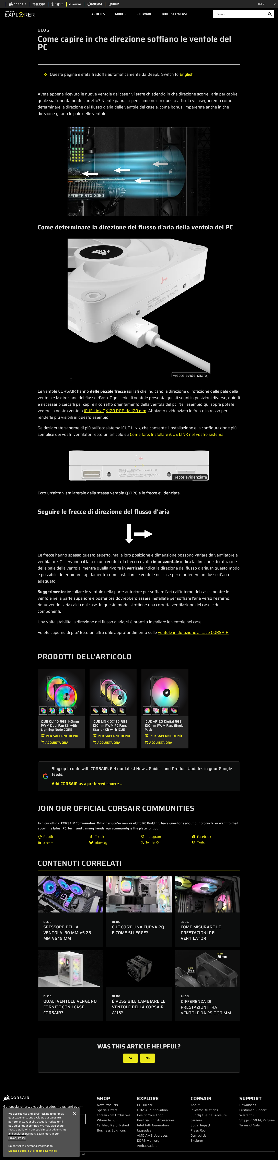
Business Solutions (111, 1130)
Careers (196, 1120)
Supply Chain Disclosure (208, 1115)
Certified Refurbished (113, 1125)
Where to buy (107, 1120)
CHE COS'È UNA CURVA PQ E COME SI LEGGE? (138, 930)
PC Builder (144, 1104)
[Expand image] (139, 171)
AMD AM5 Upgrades (152, 1135)
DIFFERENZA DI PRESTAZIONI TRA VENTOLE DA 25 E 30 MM (206, 1007)
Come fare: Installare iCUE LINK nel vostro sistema (176, 434)
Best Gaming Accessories (156, 1120)
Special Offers (107, 1110)
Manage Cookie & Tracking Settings (32, 1151)
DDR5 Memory (148, 1140)
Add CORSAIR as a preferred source (85, 783)
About (195, 1104)
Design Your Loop (150, 1115)
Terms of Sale (249, 1125)
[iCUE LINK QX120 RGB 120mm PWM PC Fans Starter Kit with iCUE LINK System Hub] (113, 692)
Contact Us (198, 1135)
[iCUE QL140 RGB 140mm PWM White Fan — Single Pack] (61, 711)
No (148, 1058)
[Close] (74, 1113)
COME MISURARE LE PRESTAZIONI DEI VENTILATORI (201, 933)
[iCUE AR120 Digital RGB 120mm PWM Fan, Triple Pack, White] (156, 711)
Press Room (199, 1130)
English (187, 74)
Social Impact (200, 1125)
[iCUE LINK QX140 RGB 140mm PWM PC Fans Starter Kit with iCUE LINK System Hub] (122, 711)
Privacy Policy (17, 1138)
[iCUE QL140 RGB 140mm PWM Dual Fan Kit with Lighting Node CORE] (61, 692)
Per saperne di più (61, 735)
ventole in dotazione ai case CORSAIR (193, 632)
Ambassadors (147, 1145)
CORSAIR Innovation (152, 1110)
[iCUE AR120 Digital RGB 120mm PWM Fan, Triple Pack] (174, 711)
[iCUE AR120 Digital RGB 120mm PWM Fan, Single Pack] (164, 692)
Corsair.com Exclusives (113, 1115)
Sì (130, 1058)
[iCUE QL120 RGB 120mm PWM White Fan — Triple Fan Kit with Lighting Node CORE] (70, 711)
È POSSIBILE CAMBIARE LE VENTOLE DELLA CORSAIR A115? (138, 1007)
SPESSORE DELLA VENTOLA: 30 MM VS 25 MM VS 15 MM (67, 933)
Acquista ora (56, 742)
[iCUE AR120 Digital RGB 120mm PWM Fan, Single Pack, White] (165, 711)
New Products (107, 1104)
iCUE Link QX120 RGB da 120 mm (115, 410)
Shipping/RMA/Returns (257, 1120)
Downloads (247, 1104)
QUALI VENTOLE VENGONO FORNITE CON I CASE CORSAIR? (70, 1007)
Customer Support (253, 1110)
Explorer (196, 1140)
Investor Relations (204, 1110)
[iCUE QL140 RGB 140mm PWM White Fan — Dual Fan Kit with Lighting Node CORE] (52, 711)
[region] (41, 1132)
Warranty (246, 1115)
